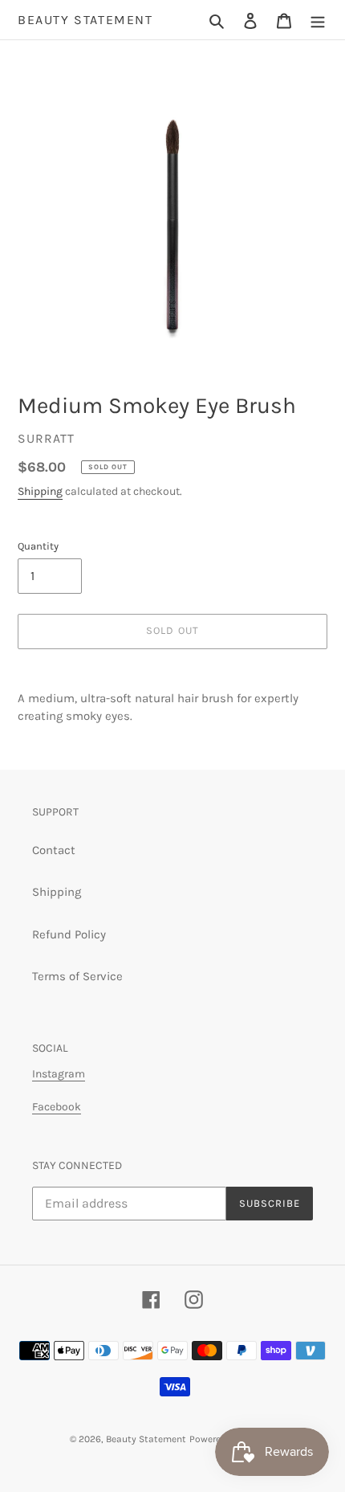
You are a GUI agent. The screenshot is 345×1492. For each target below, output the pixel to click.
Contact (53, 850)
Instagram (58, 1074)
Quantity (38, 546)
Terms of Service (77, 976)
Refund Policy (69, 934)
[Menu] (318, 19)
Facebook (56, 1107)
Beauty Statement (85, 19)
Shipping (40, 491)
